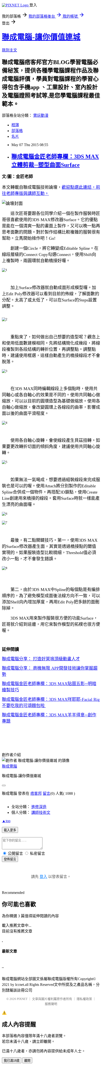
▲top (6, 821)
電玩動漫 (40, 115)
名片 (15, 136)
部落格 (17, 131)
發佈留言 (10, 859)
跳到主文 (9, 50)
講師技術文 (40, 812)
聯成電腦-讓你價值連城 (41, 37)
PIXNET (22, 999)
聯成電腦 (9, 766)
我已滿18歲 (11, 1060)
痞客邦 (36, 793)
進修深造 (38, 807)
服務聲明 (51, 1004)
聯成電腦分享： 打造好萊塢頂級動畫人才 (41, 659)
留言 (46, 793)
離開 (27, 1060)
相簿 (15, 125)
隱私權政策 (84, 999)
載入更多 (10, 830)
